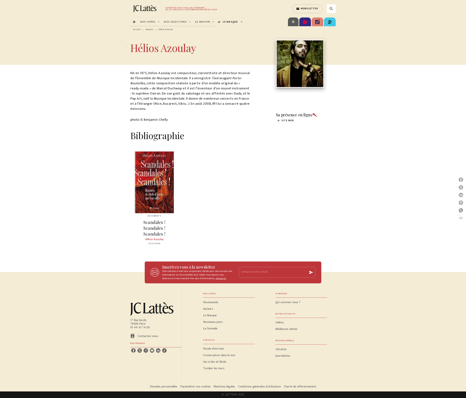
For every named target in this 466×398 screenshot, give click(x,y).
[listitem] (133, 350)
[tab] (134, 21)
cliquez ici (221, 278)
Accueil (137, 29)
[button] (307, 8)
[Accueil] (145, 8)
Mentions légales (224, 386)
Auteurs (149, 29)
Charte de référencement (300, 386)
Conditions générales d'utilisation (259, 386)
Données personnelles (163, 386)
